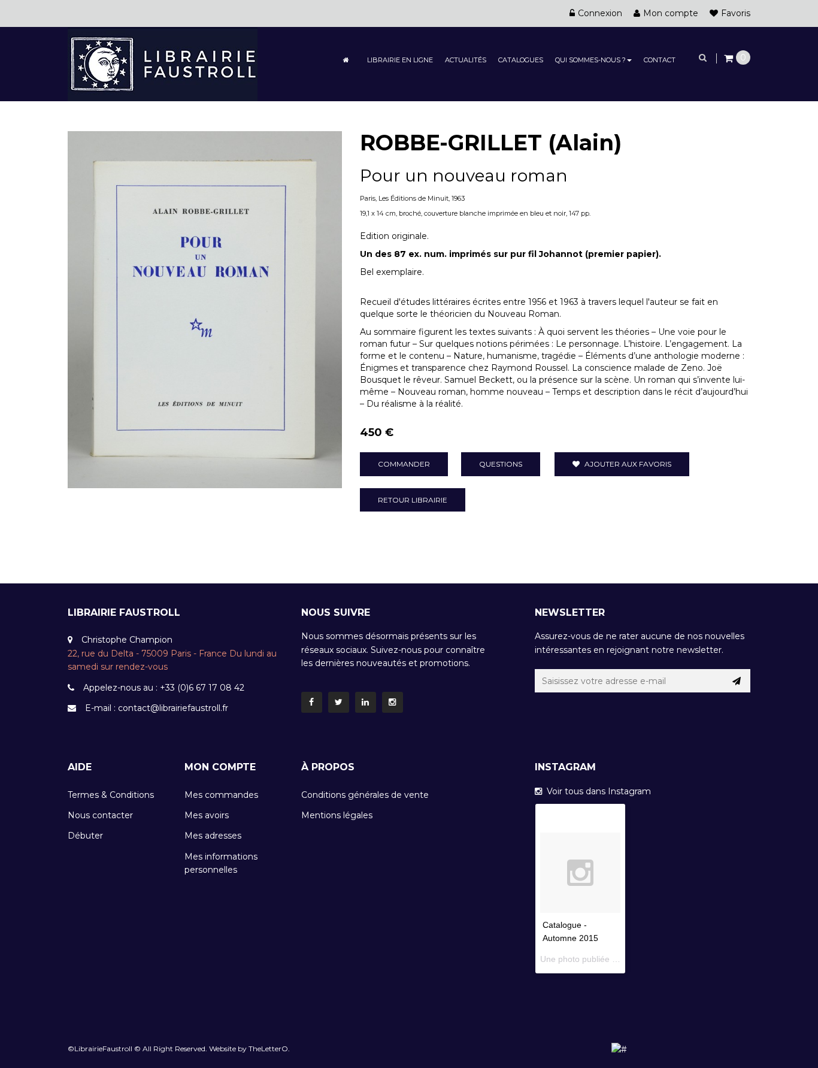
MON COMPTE (220, 767)
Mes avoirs (206, 815)
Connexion (600, 13)
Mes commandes (221, 794)
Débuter (85, 835)
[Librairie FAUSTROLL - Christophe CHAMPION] (162, 63)
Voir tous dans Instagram (596, 791)
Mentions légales (336, 815)
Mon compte (670, 13)
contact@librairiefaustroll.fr (173, 708)
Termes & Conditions (111, 794)
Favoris (735, 13)
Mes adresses (212, 835)
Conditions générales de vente (365, 794)
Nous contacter (100, 815)
